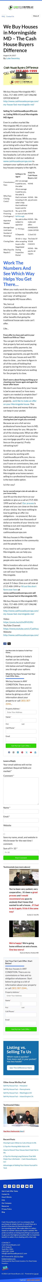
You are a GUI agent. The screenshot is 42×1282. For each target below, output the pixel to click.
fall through (19, 216)
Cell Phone (10, 728)
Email (8, 736)
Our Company (6, 1203)
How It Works (7, 1197)
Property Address (13, 709)
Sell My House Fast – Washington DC (17, 1093)
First (7, 724)
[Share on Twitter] (9, 643)
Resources (5, 1206)
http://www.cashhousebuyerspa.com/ (21, 635)
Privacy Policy (7, 1209)
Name (8, 717)
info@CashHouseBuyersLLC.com (14, 1253)
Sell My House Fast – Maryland (15, 1086)
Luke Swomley (13, 58)
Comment (8, 775)
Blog (3, 1212)
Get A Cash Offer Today (10, 1191)
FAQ (3, 16)
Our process (28, 503)
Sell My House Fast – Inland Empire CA (18, 1096)
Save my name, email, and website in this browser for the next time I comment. (20, 840)
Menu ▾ (36, 16)
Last (23, 724)
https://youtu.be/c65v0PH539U (18, 622)
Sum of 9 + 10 (10, 848)
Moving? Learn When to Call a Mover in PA (19, 1143)
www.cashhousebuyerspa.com (17, 161)
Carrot (36, 1274)
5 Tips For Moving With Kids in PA (16, 1146)
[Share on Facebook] (4, 643)
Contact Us (10, 16)
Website (7, 825)
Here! (22, 1131)
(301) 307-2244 (19, 988)
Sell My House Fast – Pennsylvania (16, 1089)
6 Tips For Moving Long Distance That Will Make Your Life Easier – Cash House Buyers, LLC (20, 1159)
